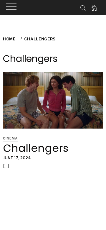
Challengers (35, 148)
